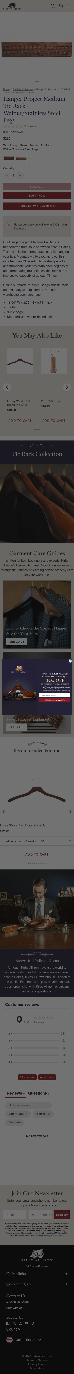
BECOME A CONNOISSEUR (55, 700)
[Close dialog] (70, 660)
